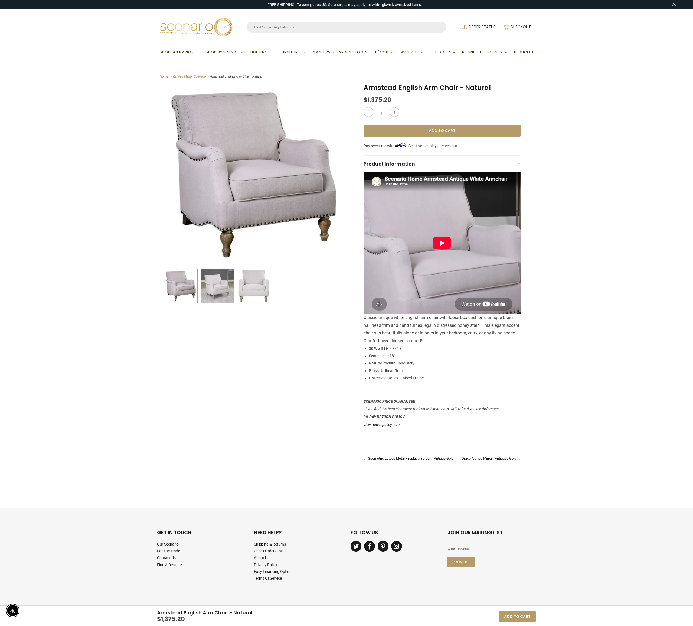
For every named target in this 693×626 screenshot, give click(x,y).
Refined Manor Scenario (189, 76)
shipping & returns (270, 544)
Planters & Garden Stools (340, 52)
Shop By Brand (222, 52)
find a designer (170, 565)
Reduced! (523, 52)
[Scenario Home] (196, 27)
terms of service (268, 578)
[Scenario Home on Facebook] (369, 546)
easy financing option (273, 571)
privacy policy (265, 565)
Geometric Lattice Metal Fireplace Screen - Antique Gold (410, 458)
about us (261, 558)
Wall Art (409, 52)
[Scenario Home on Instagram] (396, 546)
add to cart (517, 616)
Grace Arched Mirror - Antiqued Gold (489, 458)
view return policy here (382, 424)
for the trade (168, 551)
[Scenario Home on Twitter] (356, 546)
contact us (166, 558)
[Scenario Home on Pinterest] (383, 546)
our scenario (168, 544)
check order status (270, 551)
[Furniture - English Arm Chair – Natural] (253, 174)
